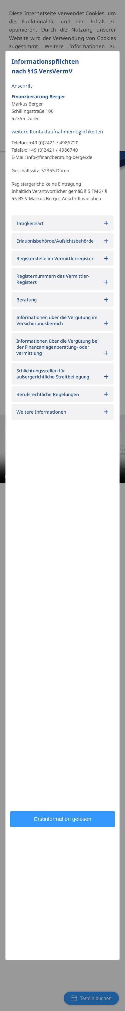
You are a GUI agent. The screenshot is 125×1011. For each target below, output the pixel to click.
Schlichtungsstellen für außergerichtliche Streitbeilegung (52, 374)
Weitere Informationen (41, 412)
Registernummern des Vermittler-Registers (53, 279)
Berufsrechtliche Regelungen (47, 394)
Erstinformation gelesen (62, 819)
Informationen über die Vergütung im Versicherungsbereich (56, 320)
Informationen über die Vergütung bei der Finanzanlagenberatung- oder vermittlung (57, 347)
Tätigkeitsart (30, 223)
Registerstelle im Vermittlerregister (54, 258)
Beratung (26, 300)
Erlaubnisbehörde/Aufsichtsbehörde (55, 241)
